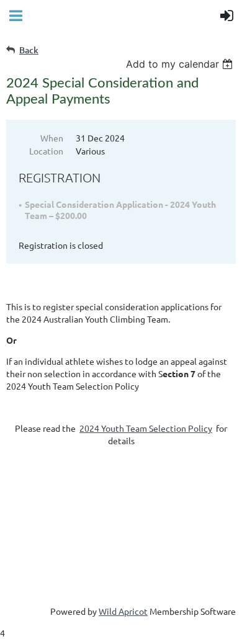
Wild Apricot (123, 611)
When (51, 137)
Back (28, 50)
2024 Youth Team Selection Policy (145, 428)
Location (46, 150)
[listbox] (181, 63)
